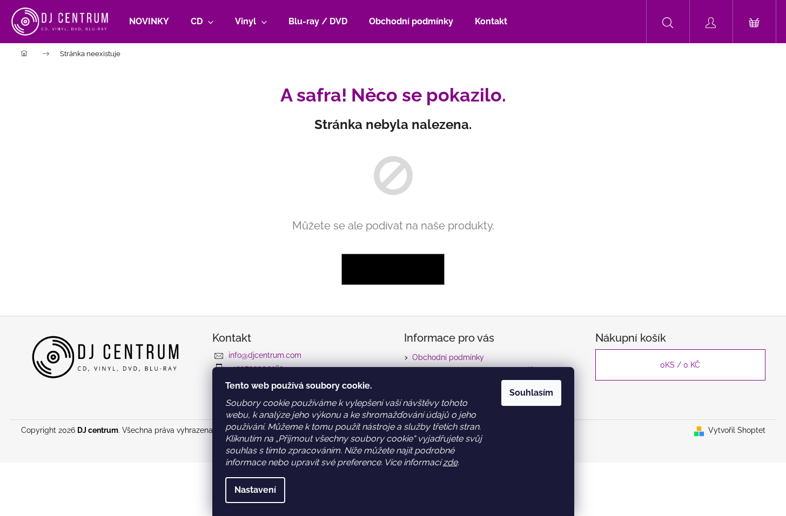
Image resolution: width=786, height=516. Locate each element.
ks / (680, 365)
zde (450, 462)
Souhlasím (531, 393)
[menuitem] (149, 21)
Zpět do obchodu (393, 269)
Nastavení (255, 490)
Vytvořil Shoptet (736, 430)
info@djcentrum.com (265, 355)
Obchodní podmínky (448, 357)
